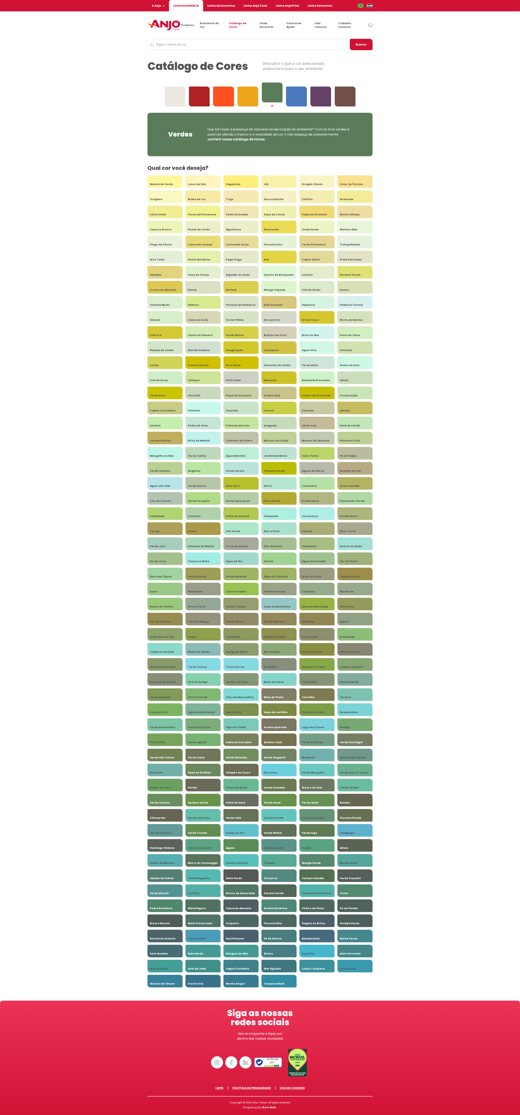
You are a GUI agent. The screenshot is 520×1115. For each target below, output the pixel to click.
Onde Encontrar (267, 25)
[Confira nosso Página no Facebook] (231, 1062)
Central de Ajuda (293, 25)
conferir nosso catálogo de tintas (236, 139)
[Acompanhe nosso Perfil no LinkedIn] (245, 1062)
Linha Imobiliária (186, 6)
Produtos (187, 25)
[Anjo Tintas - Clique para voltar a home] (164, 25)
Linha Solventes (320, 6)
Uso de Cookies (292, 1088)
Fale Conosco (321, 25)
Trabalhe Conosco (344, 25)
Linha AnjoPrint (287, 6)
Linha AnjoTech (255, 6)
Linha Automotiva (221, 6)
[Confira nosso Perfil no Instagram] (217, 1062)
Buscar (361, 44)
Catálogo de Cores (237, 25)
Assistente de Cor (209, 25)
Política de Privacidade (251, 1088)
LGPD (219, 1088)
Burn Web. (269, 1107)
